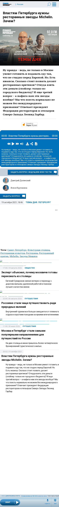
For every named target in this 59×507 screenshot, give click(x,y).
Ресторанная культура (12, 253)
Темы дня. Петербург (38, 202)
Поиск (49, 4)
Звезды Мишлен (28, 256)
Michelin (14, 256)
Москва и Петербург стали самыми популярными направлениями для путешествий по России (23, 334)
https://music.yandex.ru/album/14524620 (37, 124)
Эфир (55, 503)
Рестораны (32, 253)
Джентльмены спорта (13, 495)
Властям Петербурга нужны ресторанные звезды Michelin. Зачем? (28, 17)
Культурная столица (39, 250)
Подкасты (47, 503)
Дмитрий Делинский (20, 180)
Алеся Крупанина (19, 188)
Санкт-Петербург (16, 250)
